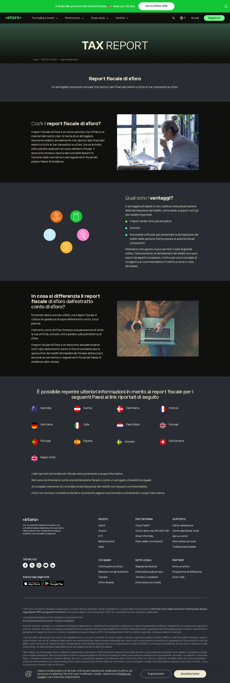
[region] (115, 674)
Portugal (45, 440)
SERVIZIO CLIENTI (49, 60)
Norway (174, 424)
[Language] (183, 18)
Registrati (214, 18)
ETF (100, 536)
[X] (32, 565)
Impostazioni (156, 673)
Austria (87, 408)
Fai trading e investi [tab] (43, 18)
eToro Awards (106, 582)
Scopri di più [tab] (98, 18)
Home (35, 60)
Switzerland (176, 440)
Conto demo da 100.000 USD (152, 530)
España (87, 440)
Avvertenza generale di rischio (38, 620)
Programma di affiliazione (187, 571)
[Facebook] (25, 565)
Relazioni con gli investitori (113, 571)
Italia (86, 424)
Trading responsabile (184, 546)
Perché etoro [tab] (72, 18)
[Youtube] (45, 565)
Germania (46, 424)
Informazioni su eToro (110, 566)
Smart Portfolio (144, 536)
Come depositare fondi (185, 530)
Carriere (102, 577)
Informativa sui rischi (184, 541)
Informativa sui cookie (148, 582)
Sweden (130, 441)
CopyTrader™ (143, 525)
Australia (45, 408)
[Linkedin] (52, 565)
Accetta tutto (190, 673)
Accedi (195, 18)
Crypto (102, 530)
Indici (101, 546)
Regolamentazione (146, 566)
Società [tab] (120, 18)
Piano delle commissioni (149, 541)
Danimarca (132, 408)
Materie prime (106, 541)
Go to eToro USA (156, 6)
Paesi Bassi (133, 424)
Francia (173, 408)
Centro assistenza (182, 525)
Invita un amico (181, 566)
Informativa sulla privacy (149, 571)
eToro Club (178, 577)
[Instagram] (38, 565)
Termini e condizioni (146, 577)
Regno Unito (48, 457)
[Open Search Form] (173, 18)
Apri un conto (180, 536)
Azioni (101, 525)
